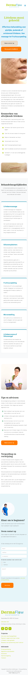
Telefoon (5, 564)
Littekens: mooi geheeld (7, 640)
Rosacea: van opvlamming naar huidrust (12, 642)
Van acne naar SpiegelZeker (9, 636)
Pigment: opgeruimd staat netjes (10, 638)
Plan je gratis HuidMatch (11, 49)
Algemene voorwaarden (7, 651)
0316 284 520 (5, 622)
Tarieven (3, 658)
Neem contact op (9, 43)
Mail (4, 562)
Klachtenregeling (6, 656)
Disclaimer (4, 653)
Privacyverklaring (6, 649)
